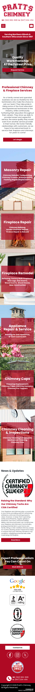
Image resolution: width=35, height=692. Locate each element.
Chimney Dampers (24, 386)
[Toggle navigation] (3, 26)
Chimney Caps (8, 386)
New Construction (17, 285)
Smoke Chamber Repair (17, 229)
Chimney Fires (17, 442)
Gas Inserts (22, 280)
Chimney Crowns (10, 177)
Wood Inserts (11, 283)
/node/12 (31, 26)
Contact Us (17, 648)
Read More (15, 540)
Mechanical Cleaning (17, 440)
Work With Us (17, 567)
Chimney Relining (17, 227)
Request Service (17, 70)
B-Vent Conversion (17, 336)
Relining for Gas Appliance (17, 334)
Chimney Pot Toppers (18, 388)
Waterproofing (25, 177)
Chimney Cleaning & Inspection (17, 438)
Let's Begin (17, 139)
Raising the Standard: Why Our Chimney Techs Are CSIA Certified (16, 504)
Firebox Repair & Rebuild (17, 232)
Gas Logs (11, 280)
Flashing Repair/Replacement (17, 179)
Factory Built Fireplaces (22, 278)
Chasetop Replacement (17, 384)
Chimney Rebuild (11, 175)
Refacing (6, 278)
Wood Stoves (24, 283)
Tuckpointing (25, 175)
